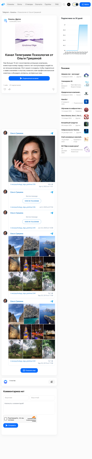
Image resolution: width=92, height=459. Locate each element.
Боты (20, 4)
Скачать (38, 4)
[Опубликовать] (68, 4)
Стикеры (29, 4)
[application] (75, 39)
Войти (86, 4)
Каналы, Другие (14, 19)
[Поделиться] (10, 89)
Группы (48, 4)
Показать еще (31, 370)
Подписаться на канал (30, 78)
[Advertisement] (29, 111)
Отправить (12, 425)
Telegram (5, 12)
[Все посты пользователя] (51, 382)
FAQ (57, 4)
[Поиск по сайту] (64, 4)
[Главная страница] (3, 4)
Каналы (10, 4)
